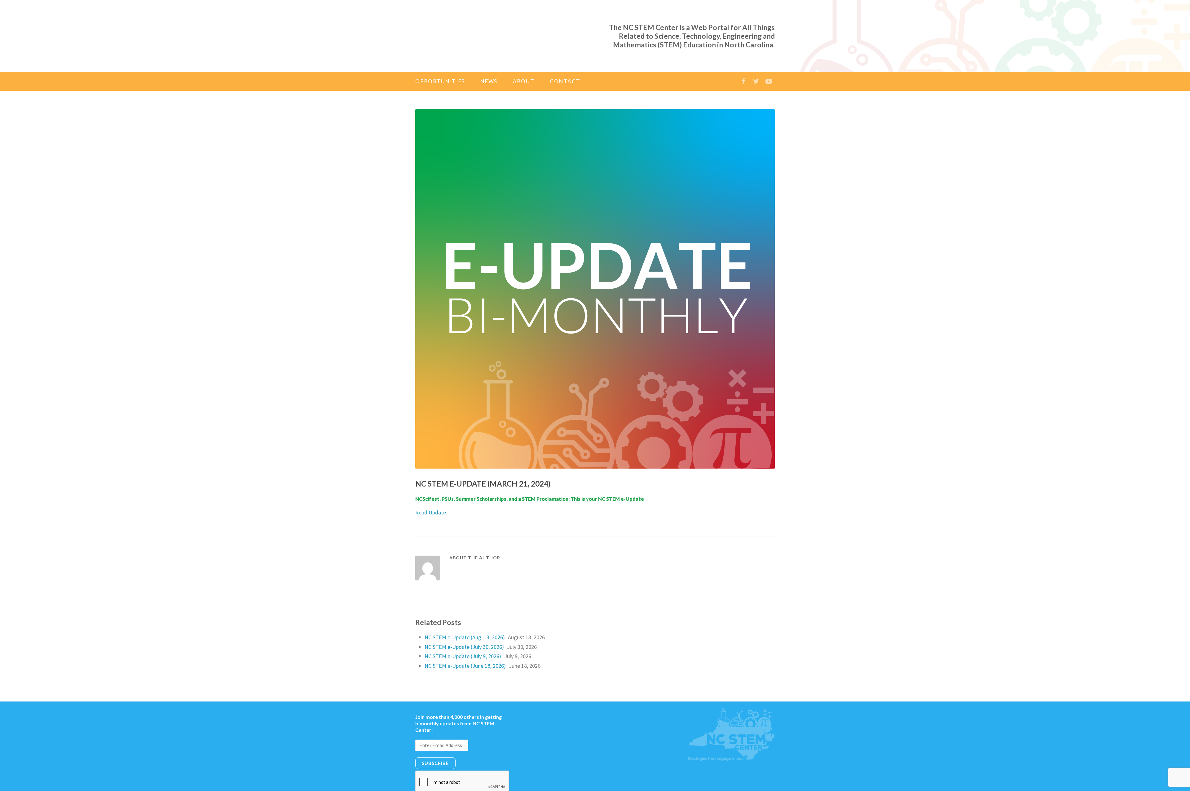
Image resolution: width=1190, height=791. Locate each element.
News (488, 56)
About (524, 56)
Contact (565, 56)
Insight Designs (649, 783)
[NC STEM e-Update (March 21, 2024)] (595, 264)
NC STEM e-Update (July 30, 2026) (464, 621)
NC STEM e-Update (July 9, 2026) (463, 631)
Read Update (430, 487)
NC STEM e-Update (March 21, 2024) (482, 458)
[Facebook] (744, 56)
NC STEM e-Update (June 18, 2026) (465, 640)
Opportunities (440, 56)
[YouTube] (768, 56)
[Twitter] (756, 56)
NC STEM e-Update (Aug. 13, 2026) (465, 612)
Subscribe (435, 738)
